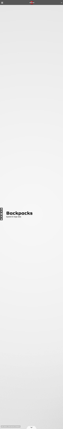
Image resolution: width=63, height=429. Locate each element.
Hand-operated (11, 426)
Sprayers (5, 426)
